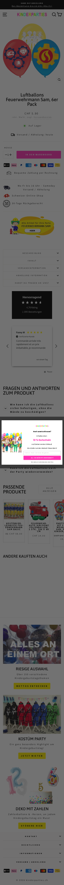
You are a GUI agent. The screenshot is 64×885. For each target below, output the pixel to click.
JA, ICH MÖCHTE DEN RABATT (42, 458)
